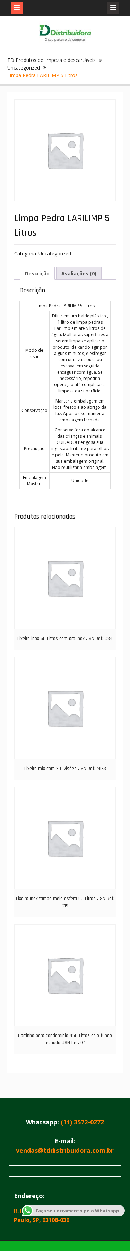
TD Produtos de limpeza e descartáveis (51, 60)
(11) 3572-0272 (82, 1122)
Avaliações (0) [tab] (78, 273)
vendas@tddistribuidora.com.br (65, 1150)
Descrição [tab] (37, 273)
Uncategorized (23, 67)
